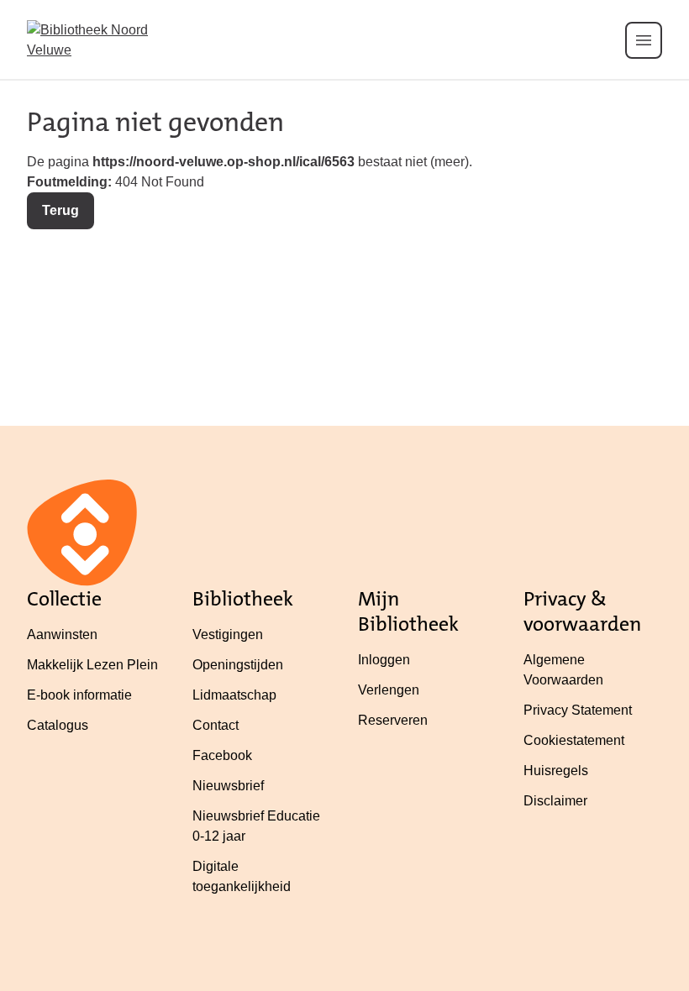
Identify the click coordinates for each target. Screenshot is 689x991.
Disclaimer (555, 801)
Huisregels (555, 770)
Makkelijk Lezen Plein (92, 665)
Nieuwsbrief (228, 786)
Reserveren (393, 720)
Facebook (222, 755)
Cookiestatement (573, 740)
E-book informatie (79, 695)
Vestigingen (227, 634)
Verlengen (388, 690)
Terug (60, 210)
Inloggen (384, 660)
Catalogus (57, 725)
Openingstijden (237, 665)
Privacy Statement (577, 710)
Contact (215, 725)
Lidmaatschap (234, 695)
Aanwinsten (62, 634)
